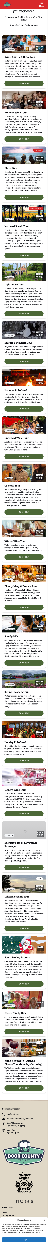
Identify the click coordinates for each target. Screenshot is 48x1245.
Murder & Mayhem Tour (18, 342)
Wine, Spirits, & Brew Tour (19, 57)
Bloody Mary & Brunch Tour (20, 586)
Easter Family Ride (15, 1013)
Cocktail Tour (12, 485)
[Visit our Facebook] (17, 1201)
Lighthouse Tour (14, 284)
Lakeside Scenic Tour (16, 896)
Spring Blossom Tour (16, 692)
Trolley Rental (8, 1215)
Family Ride (11, 636)
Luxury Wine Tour (15, 789)
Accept (24, 1240)
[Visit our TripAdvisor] (27, 1201)
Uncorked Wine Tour (16, 438)
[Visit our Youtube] (32, 1201)
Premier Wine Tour (15, 112)
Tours (4, 1213)
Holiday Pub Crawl (15, 742)
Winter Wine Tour (15, 541)
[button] (45, 1220)
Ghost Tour (10, 168)
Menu (41, 6)
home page (33, 25)
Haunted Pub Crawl (15, 390)
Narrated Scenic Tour (16, 226)
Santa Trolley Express (17, 957)
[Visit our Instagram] (21, 1201)
